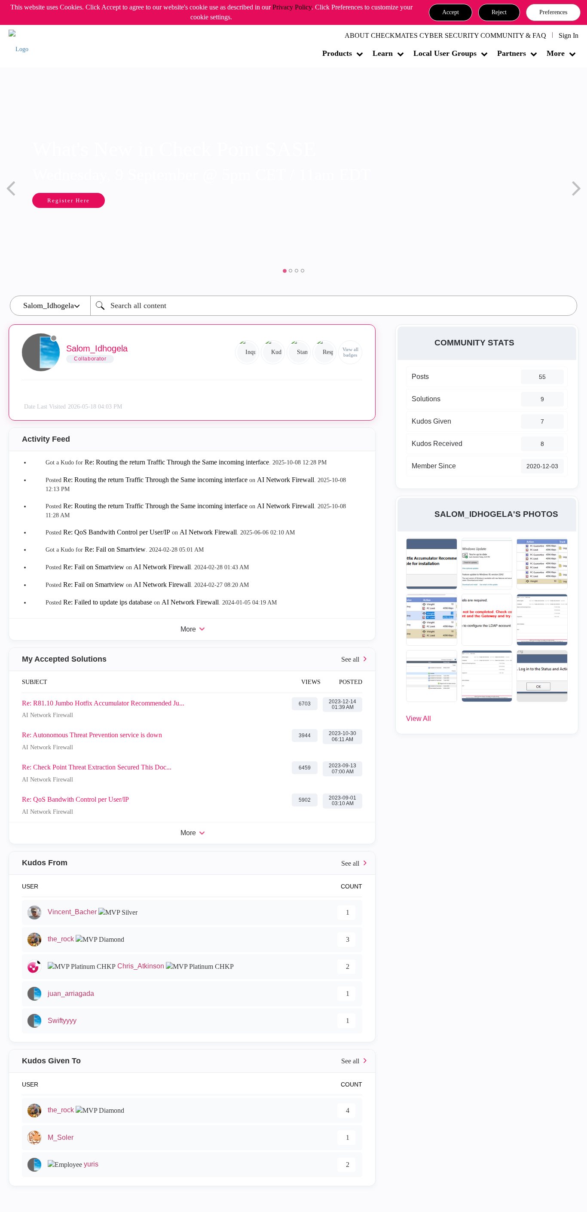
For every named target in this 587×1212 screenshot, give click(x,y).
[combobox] (333, 306)
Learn (383, 53)
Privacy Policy (292, 7)
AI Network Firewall (285, 479)
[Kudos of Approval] (272, 352)
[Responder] (324, 352)
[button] (450, 12)
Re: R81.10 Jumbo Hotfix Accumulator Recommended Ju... (103, 703)
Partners (511, 53)
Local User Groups (445, 53)
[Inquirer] (247, 352)
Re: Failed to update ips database (107, 602)
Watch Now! (88, 201)
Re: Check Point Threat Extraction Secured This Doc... (96, 767)
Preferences (553, 12)
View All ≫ (192, 659)
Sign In (568, 35)
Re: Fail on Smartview (115, 549)
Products (337, 53)
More (556, 53)
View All (418, 718)
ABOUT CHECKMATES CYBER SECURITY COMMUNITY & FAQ (445, 35)
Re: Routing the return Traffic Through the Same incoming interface (177, 462)
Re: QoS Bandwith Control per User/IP (116, 532)
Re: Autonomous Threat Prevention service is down (92, 735)
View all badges (350, 352)
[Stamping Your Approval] (298, 352)
